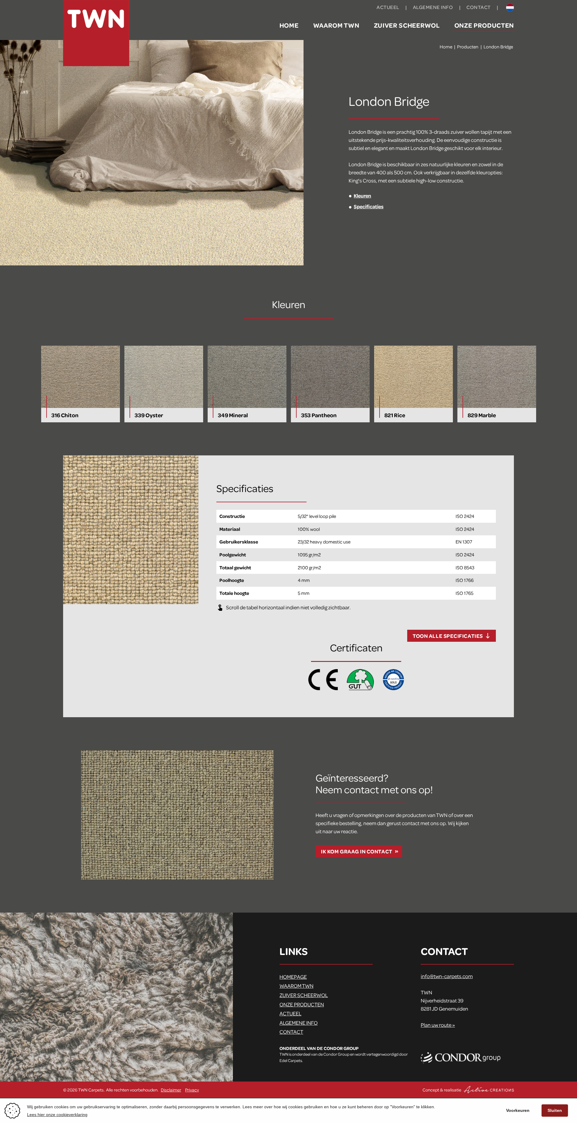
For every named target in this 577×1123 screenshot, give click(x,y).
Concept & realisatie (442, 1089)
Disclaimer (171, 1089)
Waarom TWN (336, 25)
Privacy (192, 1089)
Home (289, 25)
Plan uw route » (438, 1024)
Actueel (388, 7)
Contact (478, 7)
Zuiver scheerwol (407, 25)
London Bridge (498, 47)
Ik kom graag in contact (356, 851)
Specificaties (368, 206)
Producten (467, 47)
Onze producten (484, 25)
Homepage (293, 976)
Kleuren (362, 195)
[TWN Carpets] (96, 33)
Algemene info (433, 7)
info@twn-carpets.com (447, 976)
